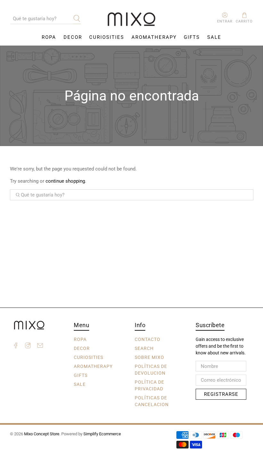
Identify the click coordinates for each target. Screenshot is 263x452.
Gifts (192, 37)
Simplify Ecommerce (102, 433)
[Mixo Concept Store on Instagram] (28, 346)
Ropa (49, 37)
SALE (214, 37)
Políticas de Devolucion (151, 370)
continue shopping (65, 181)
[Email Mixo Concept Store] (40, 346)
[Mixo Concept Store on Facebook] (16, 346)
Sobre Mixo (149, 357)
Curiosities (106, 37)
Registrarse (221, 394)
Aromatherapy (154, 37)
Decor (73, 37)
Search (144, 348)
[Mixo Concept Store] (131, 19)
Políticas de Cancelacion (152, 401)
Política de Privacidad (149, 385)
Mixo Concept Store (41, 433)
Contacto (147, 339)
